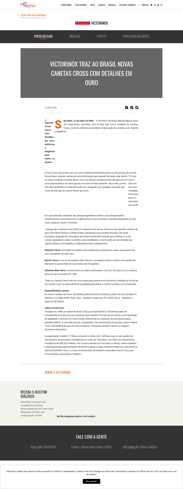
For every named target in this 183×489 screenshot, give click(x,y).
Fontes (101, 36)
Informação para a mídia (140, 447)
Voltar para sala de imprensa (33, 15)
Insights (112, 5)
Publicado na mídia (136, 36)
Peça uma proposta (43, 447)
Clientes (101, 5)
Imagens (74, 36)
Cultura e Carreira (127, 5)
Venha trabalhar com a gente (91, 447)
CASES (92, 5)
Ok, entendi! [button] (91, 481)
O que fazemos (81, 5)
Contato (145, 5)
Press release (43, 36)
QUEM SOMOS (66, 5)
